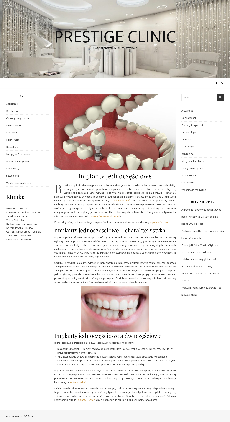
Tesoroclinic (12, 235)
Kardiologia (12, 146)
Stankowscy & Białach (17, 212)
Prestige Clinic (115, 36)
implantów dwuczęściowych (105, 215)
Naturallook (12, 239)
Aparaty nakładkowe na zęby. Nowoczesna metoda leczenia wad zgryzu (200, 273)
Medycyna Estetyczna (18, 154)
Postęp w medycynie (17, 161)
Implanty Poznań (159, 222)
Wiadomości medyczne (18, 182)
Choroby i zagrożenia (17, 118)
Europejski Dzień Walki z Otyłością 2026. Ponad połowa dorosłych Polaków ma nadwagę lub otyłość (199, 252)
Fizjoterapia (12, 139)
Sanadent (11, 216)
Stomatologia (13, 168)
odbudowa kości (122, 200)
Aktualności (12, 103)
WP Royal (28, 416)
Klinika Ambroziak (15, 223)
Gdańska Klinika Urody (18, 231)
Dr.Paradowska (14, 227)
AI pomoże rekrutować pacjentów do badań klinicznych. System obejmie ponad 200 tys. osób (201, 216)
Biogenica (11, 208)
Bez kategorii (13, 110)
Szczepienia (12, 175)
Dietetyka (11, 132)
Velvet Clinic (12, 220)
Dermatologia (13, 125)
